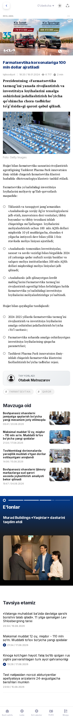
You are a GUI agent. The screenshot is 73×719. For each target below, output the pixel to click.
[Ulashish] (67, 5)
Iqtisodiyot (9, 74)
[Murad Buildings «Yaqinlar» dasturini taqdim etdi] (36, 549)
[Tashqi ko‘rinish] (59, 5)
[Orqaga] (6, 5)
